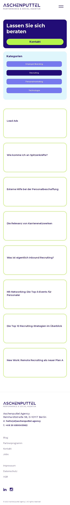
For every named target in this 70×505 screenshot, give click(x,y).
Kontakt (35, 41)
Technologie (34, 90)
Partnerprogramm (12, 443)
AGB (5, 476)
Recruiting (34, 73)
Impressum (9, 465)
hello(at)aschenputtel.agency (23, 421)
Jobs (6, 454)
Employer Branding (34, 64)
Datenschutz (10, 471)
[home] (22, 6)
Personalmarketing (34, 81)
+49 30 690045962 (17, 425)
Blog (5, 437)
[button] (61, 6)
